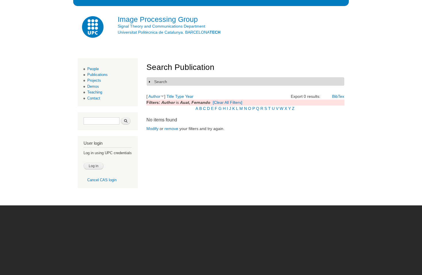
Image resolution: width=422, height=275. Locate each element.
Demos (93, 86)
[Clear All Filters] (227, 102)
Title (170, 96)
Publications (97, 74)
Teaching (94, 92)
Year (189, 96)
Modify (152, 128)
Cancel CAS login (102, 180)
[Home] (93, 27)
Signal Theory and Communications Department (161, 26)
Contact (93, 98)
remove (171, 128)
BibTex (338, 96)
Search (160, 81)
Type (179, 96)
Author (154, 96)
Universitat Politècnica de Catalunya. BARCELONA (169, 32)
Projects (94, 80)
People (93, 69)
